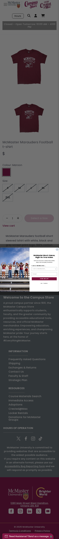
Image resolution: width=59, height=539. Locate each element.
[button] (28, 535)
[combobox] (44, 268)
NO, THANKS (44, 283)
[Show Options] (55, 268)
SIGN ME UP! (44, 279)
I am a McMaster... (38, 266)
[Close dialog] (57, 249)
